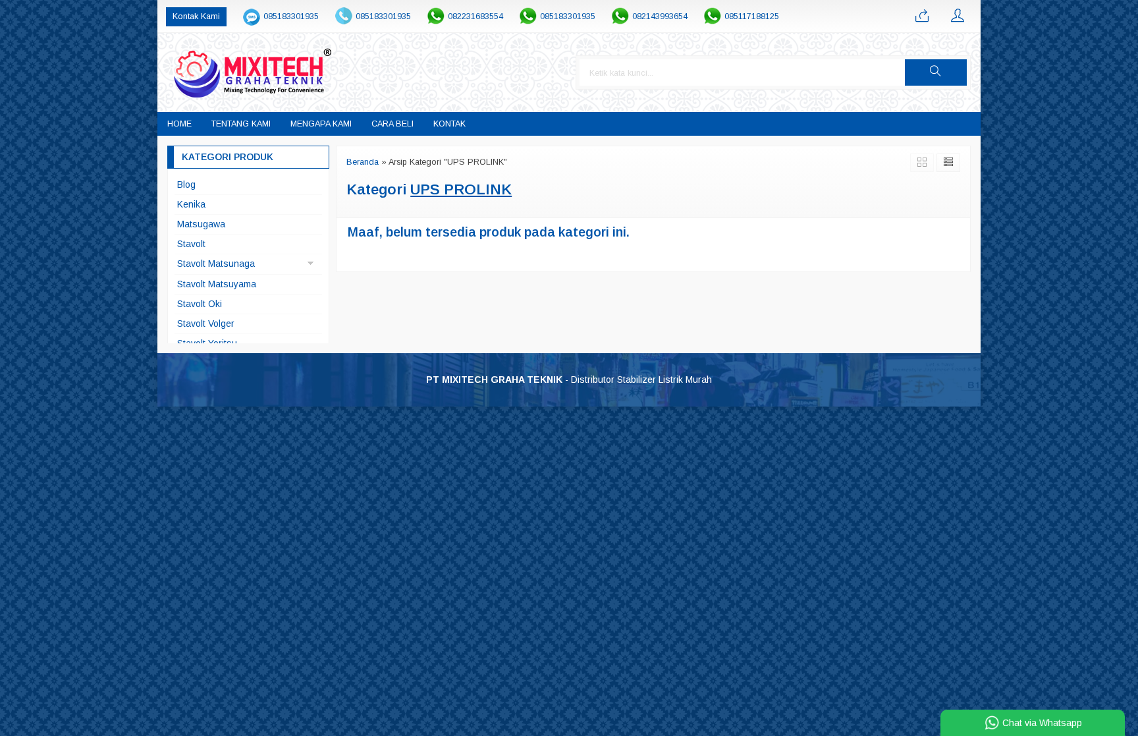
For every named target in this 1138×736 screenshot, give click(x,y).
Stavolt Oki (199, 303)
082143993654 (660, 16)
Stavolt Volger (205, 323)
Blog (186, 184)
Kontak (449, 123)
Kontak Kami (196, 16)
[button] (936, 72)
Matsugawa (201, 224)
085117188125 (751, 16)
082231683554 (475, 16)
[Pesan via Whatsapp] (922, 16)
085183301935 (291, 16)
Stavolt (191, 244)
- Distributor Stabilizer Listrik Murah (569, 379)
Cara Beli (392, 123)
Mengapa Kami (321, 123)
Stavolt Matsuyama (216, 284)
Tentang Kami (241, 123)
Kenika (191, 204)
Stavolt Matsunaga (216, 263)
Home (179, 123)
